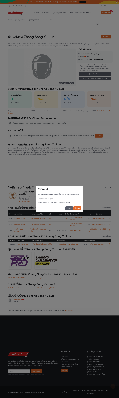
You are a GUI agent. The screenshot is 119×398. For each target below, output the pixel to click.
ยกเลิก (69, 208)
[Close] (80, 189)
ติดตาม (77, 208)
